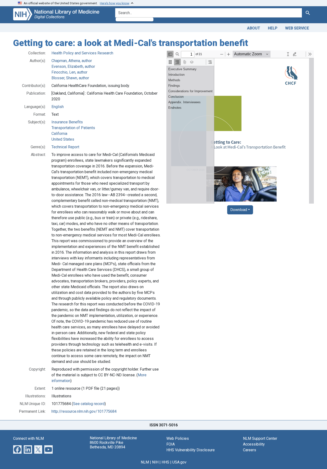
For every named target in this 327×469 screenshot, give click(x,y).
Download (238, 209)
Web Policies (177, 438)
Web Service (297, 28)
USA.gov (179, 462)
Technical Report (65, 147)
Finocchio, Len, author (69, 72)
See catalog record (89, 403)
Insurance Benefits (67, 122)
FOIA (170, 444)
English (57, 106)
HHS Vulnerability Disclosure (190, 450)
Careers (249, 450)
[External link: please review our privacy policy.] (17, 449)
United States (62, 139)
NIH (155, 462)
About (253, 28)
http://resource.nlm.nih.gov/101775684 (84, 411)
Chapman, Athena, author (71, 60)
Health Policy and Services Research (82, 53)
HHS (165, 462)
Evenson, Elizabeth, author (73, 66)
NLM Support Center (260, 438)
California (59, 133)
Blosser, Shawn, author (70, 78)
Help (272, 28)
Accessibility (254, 444)
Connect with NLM (28, 438)
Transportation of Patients (73, 128)
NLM (145, 462)
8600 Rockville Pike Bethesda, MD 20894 (107, 444)
